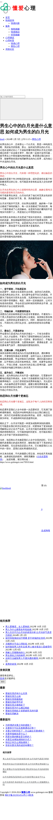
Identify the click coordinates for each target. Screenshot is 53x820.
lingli (2, 139)
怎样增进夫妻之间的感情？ (18, 725)
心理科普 (9, 40)
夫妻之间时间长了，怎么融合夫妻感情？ (25, 731)
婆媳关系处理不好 (14, 702)
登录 (2, 678)
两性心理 (15, 46)
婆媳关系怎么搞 (13, 696)
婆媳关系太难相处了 (15, 705)
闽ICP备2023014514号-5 (16, 795)
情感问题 (15, 23)
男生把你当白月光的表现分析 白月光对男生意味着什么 (26, 764)
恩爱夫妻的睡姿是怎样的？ (18, 736)
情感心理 (15, 43)
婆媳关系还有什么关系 (16, 693)
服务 (7, 26)
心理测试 (9, 38)
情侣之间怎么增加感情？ (17, 742)
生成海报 (45, 530)
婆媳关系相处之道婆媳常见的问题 (21, 711)
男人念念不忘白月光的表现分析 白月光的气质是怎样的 (26, 759)
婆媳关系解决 (11, 713)
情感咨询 (9, 20)
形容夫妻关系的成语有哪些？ (19, 745)
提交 (3, 682)
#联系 (30, 795)
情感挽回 (15, 32)
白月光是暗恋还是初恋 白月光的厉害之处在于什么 (24, 777)
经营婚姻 (15, 35)
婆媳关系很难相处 (14, 699)
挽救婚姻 (15, 29)
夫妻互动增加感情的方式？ (18, 739)
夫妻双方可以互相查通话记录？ (20, 728)
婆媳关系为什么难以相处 (17, 708)
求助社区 (9, 49)
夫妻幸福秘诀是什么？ (16, 734)
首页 (7, 17)
